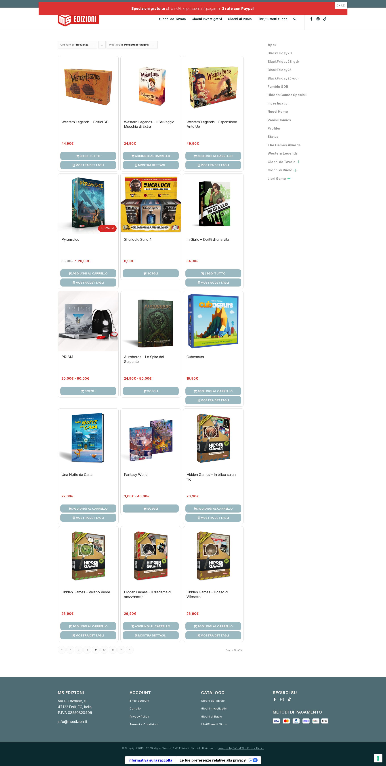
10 (104, 649)
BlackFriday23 (280, 53)
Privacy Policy (139, 716)
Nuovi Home (278, 112)
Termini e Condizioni (144, 724)
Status (273, 137)
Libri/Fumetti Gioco (214, 724)
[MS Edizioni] (78, 19)
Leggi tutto (89, 156)
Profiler (274, 128)
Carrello (135, 708)
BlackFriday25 (280, 70)
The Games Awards (284, 145)
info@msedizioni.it (72, 721)
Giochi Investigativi (214, 708)
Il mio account (139, 700)
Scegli (152, 273)
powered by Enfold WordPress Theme (241, 748)
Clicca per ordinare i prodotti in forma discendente (102, 45)
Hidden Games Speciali (287, 95)
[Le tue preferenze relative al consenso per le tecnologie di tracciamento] (378, 758)
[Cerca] (294, 19)
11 (113, 649)
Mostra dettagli (89, 165)
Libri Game (277, 179)
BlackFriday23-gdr (283, 62)
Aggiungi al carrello (152, 156)
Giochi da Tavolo (282, 162)
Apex (272, 45)
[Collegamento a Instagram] (318, 18)
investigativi (278, 103)
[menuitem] (172, 19)
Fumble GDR (278, 87)
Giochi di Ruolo (280, 170)
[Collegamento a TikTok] (324, 18)
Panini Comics (279, 120)
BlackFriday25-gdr (283, 78)
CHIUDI (341, 5)
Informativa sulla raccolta (150, 760)
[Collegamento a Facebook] (311, 18)
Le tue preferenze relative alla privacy (213, 760)
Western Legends (283, 153)
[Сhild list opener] (298, 161)
